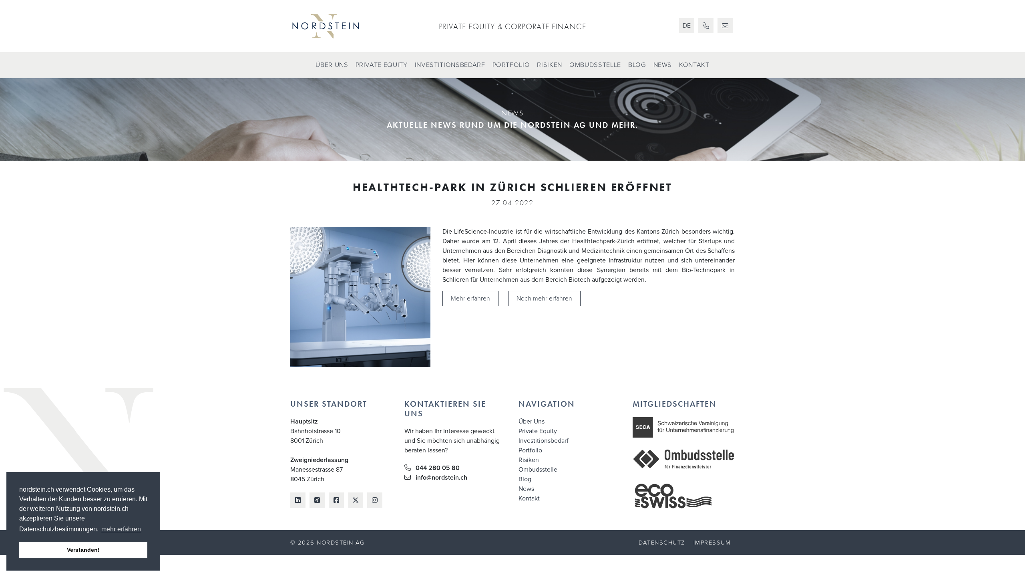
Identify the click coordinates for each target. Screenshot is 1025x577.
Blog (637, 65)
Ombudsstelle (595, 65)
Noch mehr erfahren (544, 299)
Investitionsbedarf (450, 65)
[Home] (341, 26)
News (662, 65)
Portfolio (511, 65)
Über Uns (332, 65)
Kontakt (694, 65)
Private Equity (382, 65)
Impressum (712, 542)
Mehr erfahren (470, 299)
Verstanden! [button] (83, 550)
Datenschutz (662, 542)
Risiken (549, 65)
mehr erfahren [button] (121, 529)
